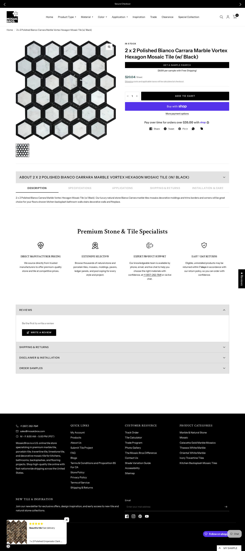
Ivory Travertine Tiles (192, 457)
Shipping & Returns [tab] (165, 188)
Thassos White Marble (193, 447)
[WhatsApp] (194, 128)
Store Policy (77, 472)
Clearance (167, 17)
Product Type (66, 17)
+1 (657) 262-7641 (152, 274)
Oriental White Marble (193, 452)
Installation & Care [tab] (208, 188)
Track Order (132, 432)
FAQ (73, 452)
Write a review (41, 332)
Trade (153, 17)
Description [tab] (37, 188)
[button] (5, 4)
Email (128, 500)
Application (118, 17)
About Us (75, 442)
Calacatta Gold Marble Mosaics (198, 442)
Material (86, 17)
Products (75, 437)
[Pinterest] (140, 516)
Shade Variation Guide (138, 463)
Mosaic (184, 437)
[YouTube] (147, 516)
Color (101, 17)
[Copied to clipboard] (202, 128)
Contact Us (131, 457)
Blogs (73, 457)
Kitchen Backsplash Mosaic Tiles (198, 463)
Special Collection (188, 17)
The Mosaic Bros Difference (141, 452)
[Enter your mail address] (225, 506)
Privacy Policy (78, 477)
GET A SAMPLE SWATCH (177, 65)
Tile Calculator (133, 437)
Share (157, 128)
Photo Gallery (133, 447)
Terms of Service (80, 482)
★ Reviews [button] (242, 279)
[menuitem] (50, 17)
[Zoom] (109, 47)
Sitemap (130, 473)
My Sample (230, 548)
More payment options (177, 113)
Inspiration (139, 17)
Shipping (129, 81)
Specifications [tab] (79, 188)
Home (49, 17)
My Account (77, 432)
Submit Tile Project (81, 447)
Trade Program (133, 442)
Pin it (185, 128)
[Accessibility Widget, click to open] (8, 546)
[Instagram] (133, 516)
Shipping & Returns (81, 487)
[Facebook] (127, 516)
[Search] (221, 17)
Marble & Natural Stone (193, 432)
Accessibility (132, 468)
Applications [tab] (122, 188)
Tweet (171, 128)
